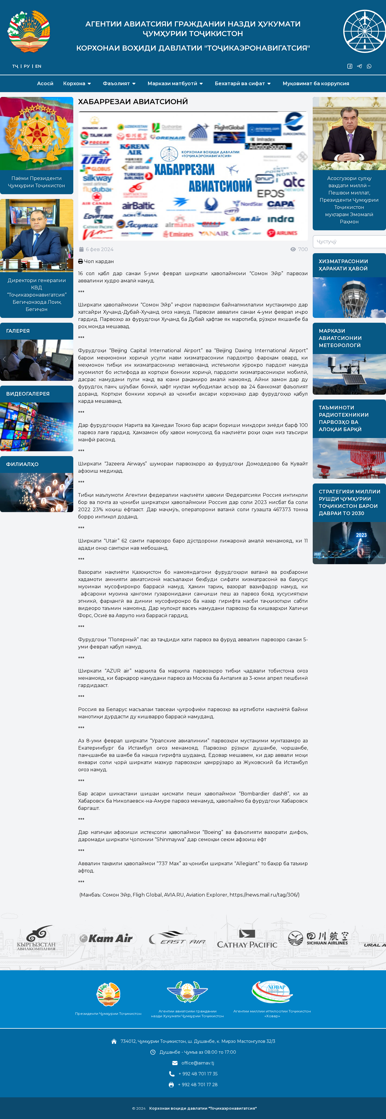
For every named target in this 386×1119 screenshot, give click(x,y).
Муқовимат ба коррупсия (316, 83)
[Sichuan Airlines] (273, 938)
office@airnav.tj (198, 1063)
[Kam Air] (62, 938)
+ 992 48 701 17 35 (198, 1074)
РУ (27, 66)
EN (38, 66)
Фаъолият (116, 83)
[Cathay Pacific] (202, 938)
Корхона (74, 83)
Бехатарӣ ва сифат (240, 83)
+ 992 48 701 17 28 (198, 1084)
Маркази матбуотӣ (172, 83)
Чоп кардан (98, 261)
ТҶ (15, 66)
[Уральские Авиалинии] (344, 938)
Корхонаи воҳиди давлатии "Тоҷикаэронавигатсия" (203, 1108)
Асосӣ (45, 83)
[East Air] (132, 938)
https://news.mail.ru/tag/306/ (263, 895)
